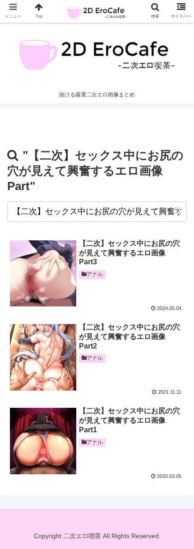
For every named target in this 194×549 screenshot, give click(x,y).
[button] (177, 211)
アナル (95, 274)
